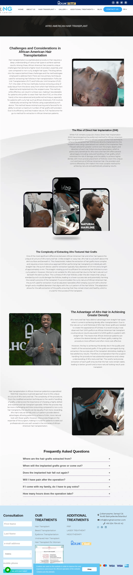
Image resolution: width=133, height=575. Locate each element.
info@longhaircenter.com (113, 520)
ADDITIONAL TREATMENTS (81, 9)
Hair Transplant (42, 526)
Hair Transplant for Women (47, 542)
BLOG (99, 9)
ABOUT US (30, 9)
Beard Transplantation (45, 530)
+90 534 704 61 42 (114, 523)
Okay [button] (89, 569)
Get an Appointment (17, 571)
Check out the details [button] (46, 572)
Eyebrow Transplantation (47, 534)
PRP (69, 526)
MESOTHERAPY (74, 534)
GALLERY (62, 9)
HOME (20, 9)
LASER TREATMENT (76, 530)
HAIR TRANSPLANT (46, 9)
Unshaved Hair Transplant (47, 538)
